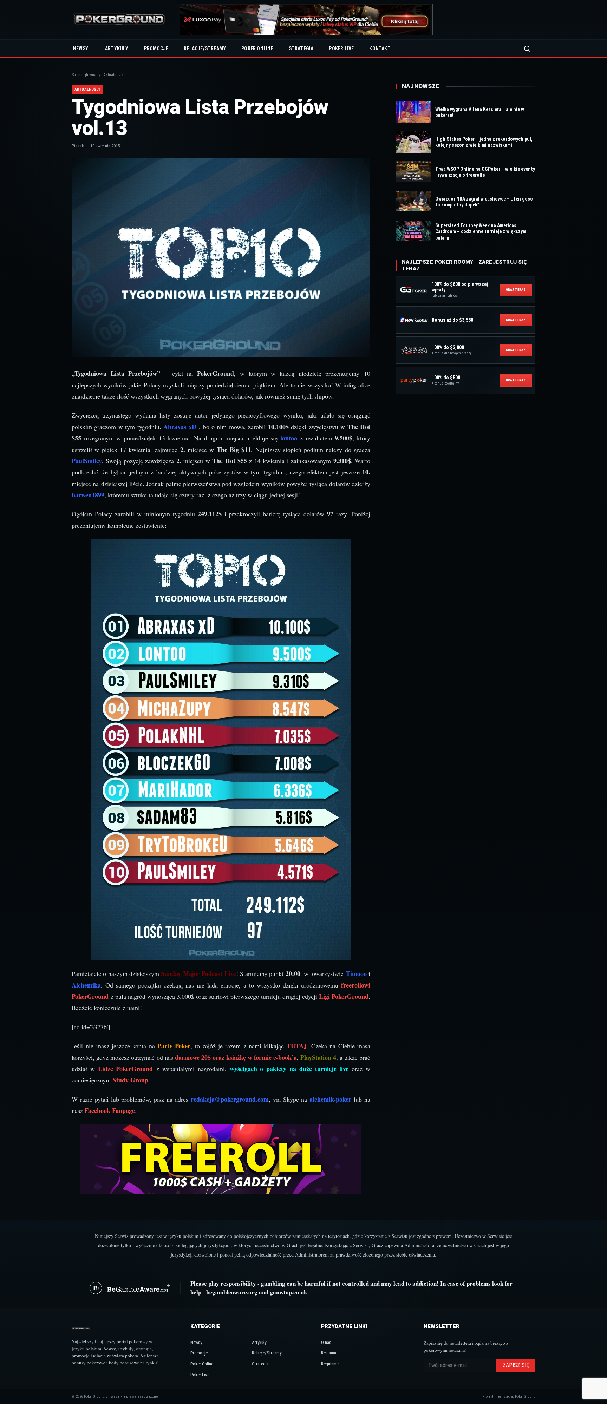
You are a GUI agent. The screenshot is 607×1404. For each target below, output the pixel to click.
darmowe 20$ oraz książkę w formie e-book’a (236, 1057)
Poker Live (341, 48)
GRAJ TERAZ (516, 289)
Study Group (130, 1079)
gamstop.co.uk (288, 1292)
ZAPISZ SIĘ (516, 1365)
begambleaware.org (231, 1292)
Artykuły (117, 48)
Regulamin (330, 1363)
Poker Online (257, 48)
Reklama (328, 1353)
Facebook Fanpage (110, 1110)
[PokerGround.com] (119, 20)
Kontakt (379, 48)
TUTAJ (297, 1045)
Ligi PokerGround (343, 996)
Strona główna (84, 74)
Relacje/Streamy (205, 48)
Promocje (156, 48)
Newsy (80, 48)
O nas (326, 1342)
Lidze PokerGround (125, 1068)
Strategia (301, 48)
